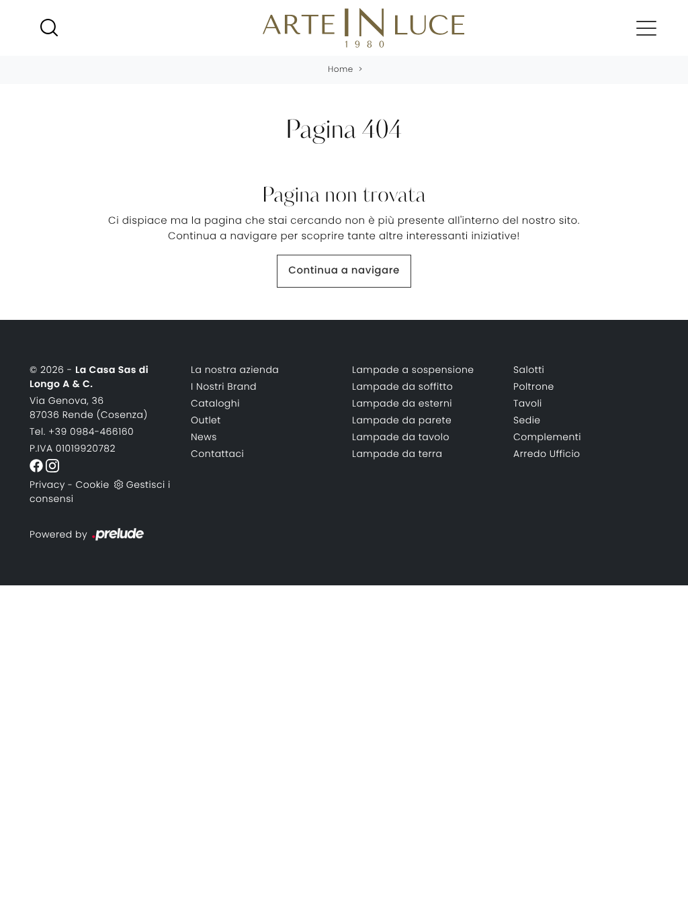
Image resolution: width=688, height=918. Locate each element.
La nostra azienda (235, 369)
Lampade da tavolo (400, 437)
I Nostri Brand (224, 386)
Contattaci (217, 453)
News (204, 437)
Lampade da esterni (402, 403)
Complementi (547, 437)
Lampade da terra (397, 453)
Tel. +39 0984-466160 (82, 431)
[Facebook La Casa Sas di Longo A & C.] (38, 465)
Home (340, 69)
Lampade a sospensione (413, 369)
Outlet (206, 420)
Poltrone (533, 386)
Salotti (528, 369)
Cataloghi (215, 403)
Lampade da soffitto (402, 386)
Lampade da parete (402, 420)
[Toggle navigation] (646, 27)
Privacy (47, 484)
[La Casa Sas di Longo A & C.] (363, 28)
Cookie (92, 484)
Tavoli (527, 403)
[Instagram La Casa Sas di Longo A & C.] (52, 465)
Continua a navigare (343, 270)
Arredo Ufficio (546, 453)
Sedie (527, 420)
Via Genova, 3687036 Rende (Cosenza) (89, 407)
